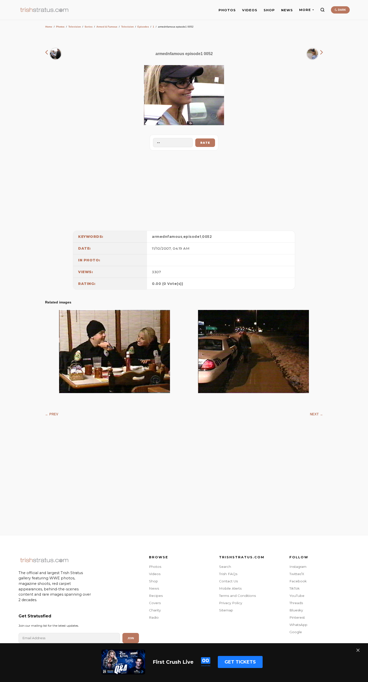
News (154, 588)
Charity (155, 610)
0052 (207, 237)
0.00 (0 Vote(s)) (167, 284)
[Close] (358, 650)
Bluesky (296, 610)
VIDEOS (249, 10)
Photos (60, 26)
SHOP (269, 10)
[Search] (322, 10)
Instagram (297, 567)
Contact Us (228, 581)
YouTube (296, 596)
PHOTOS (227, 10)
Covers (155, 603)
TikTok (294, 588)
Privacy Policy (230, 603)
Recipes (156, 596)
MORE (305, 10)
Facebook (298, 581)
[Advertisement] (184, 189)
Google (295, 632)
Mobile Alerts (230, 588)
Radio (154, 617)
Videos (154, 574)
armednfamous (167, 237)
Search (225, 567)
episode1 (192, 237)
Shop (153, 581)
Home (48, 26)
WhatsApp (298, 625)
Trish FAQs (228, 574)
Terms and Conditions (237, 596)
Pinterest (297, 617)
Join (130, 638)
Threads (296, 603)
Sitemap (226, 610)
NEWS (287, 10)
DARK (341, 9)
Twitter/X (296, 574)
